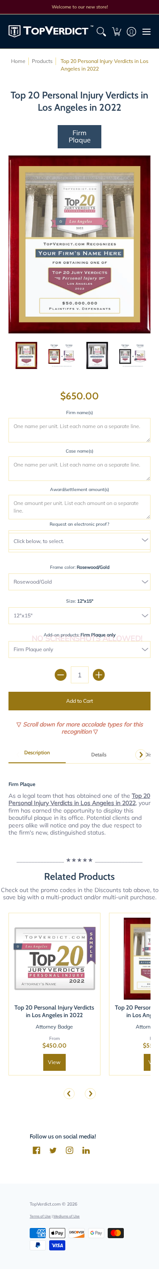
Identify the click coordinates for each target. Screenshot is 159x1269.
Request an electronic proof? (79, 524)
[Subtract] (61, 675)
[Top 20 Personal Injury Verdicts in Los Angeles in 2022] (26, 355)
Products (42, 61)
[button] (116, 31)
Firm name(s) (79, 412)
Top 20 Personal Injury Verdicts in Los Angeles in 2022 (54, 1011)
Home (18, 61)
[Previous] (69, 1093)
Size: (79, 601)
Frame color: (79, 567)
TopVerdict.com (45, 1204)
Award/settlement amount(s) (79, 489)
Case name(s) (79, 451)
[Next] (141, 754)
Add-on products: (80, 635)
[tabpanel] (79, 803)
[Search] (101, 31)
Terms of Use (40, 1216)
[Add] (99, 675)
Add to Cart (79, 701)
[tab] (37, 755)
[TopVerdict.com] (50, 31)
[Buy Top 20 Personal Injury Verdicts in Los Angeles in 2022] (54, 958)
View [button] (54, 1062)
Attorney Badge (54, 1026)
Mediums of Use (66, 1216)
